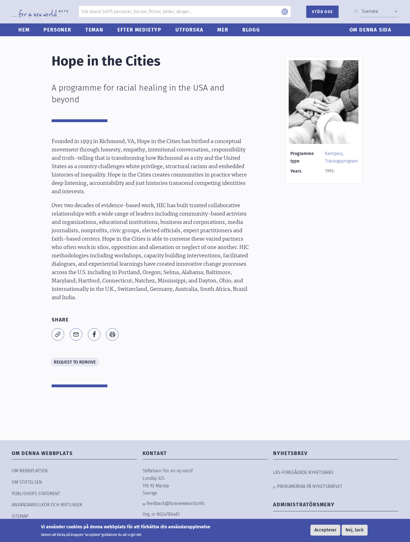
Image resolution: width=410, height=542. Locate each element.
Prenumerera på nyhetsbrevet (309, 486)
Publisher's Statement (36, 493)
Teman (94, 30)
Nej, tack (355, 530)
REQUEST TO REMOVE (75, 362)
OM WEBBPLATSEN (30, 470)
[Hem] (39, 14)
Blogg (251, 30)
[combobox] (379, 11)
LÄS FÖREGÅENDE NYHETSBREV (303, 472)
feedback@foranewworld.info (175, 503)
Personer (57, 30)
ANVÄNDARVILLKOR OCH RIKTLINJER (47, 504)
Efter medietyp (139, 30)
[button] (58, 334)
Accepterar (325, 530)
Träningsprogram (341, 161)
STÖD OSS (322, 11)
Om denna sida (370, 30)
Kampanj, (334, 153)
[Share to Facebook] (94, 334)
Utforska (189, 30)
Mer (222, 30)
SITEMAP (20, 516)
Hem (24, 30)
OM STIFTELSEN (27, 482)
